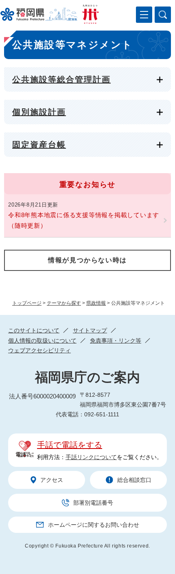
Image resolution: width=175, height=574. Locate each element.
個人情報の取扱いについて (42, 340)
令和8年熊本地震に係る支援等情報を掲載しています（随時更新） (83, 220)
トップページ (27, 303)
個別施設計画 (39, 112)
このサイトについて (33, 330)
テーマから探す (64, 303)
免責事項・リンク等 (115, 340)
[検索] (163, 15)
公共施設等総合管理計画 (61, 79)
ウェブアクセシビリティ (39, 350)
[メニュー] (144, 15)
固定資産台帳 (39, 144)
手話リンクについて (91, 457)
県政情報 (96, 303)
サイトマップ (90, 330)
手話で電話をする (69, 444)
